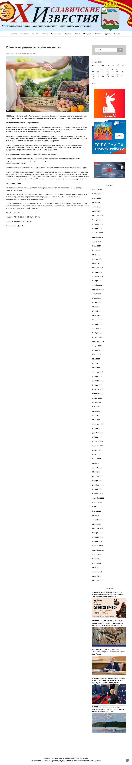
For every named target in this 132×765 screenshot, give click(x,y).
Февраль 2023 (97, 372)
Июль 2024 (96, 298)
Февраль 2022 (97, 424)
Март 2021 (96, 472)
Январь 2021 (97, 481)
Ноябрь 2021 (97, 437)
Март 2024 (96, 315)
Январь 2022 (97, 428)
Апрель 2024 (97, 311)
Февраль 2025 (97, 268)
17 (93, 74)
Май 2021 (96, 463)
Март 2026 (96, 211)
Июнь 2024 (96, 302)
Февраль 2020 (97, 528)
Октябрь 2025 (97, 233)
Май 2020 (96, 515)
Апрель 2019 (97, 572)
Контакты (117, 34)
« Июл (94, 83)
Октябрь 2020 (97, 494)
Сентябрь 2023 (98, 342)
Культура (68, 34)
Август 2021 (96, 450)
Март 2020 (96, 524)
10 (93, 72)
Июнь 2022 (96, 407)
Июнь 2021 (96, 459)
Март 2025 (96, 263)
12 (102, 72)
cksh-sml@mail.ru (18, 226)
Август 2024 (97, 294)
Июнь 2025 (96, 250)
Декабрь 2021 (97, 433)
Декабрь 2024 (97, 276)
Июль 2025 (96, 246)
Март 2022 (96, 420)
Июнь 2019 (96, 563)
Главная (14, 34)
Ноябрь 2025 (97, 229)
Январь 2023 (97, 376)
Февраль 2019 (97, 581)
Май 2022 (96, 411)
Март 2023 (96, 368)
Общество (24, 34)
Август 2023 (97, 346)
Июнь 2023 (96, 355)
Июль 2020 (96, 507)
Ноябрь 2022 (97, 385)
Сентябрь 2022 (98, 394)
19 (102, 74)
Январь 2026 (97, 220)
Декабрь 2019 (97, 537)
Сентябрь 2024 (98, 289)
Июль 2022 (96, 402)
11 (98, 72)
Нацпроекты (56, 34)
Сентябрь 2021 (98, 446)
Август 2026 (97, 189)
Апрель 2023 (97, 363)
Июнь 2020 (96, 511)
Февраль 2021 (97, 476)
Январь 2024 (97, 324)
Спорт (77, 34)
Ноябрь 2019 (97, 541)
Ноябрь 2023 (97, 333)
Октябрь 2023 (97, 337)
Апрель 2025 (97, 259)
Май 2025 (96, 255)
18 (98, 74)
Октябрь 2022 (97, 389)
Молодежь (87, 34)
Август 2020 (97, 502)
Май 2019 (96, 567)
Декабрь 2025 (97, 224)
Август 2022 (97, 398)
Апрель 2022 (97, 415)
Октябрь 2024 (97, 285)
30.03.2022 (10, 53)
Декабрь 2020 (97, 485)
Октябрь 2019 (97, 546)
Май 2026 (96, 202)
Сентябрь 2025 (98, 237)
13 (108, 72)
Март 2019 (96, 576)
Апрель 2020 (97, 520)
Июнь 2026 (96, 198)
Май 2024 (96, 307)
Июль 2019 (96, 559)
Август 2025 (97, 242)
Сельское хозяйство (28, 53)
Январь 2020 (97, 533)
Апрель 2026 (97, 207)
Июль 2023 (96, 350)
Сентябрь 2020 (98, 498)
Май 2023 (96, 359)
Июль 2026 (96, 194)
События (35, 34)
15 (117, 72)
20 (108, 74)
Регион (45, 34)
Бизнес (98, 34)
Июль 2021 (96, 455)
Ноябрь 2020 (97, 489)
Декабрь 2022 (97, 381)
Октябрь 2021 (97, 441)
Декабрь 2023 (97, 328)
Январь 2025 (97, 272)
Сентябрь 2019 (98, 550)
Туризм (107, 34)
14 (112, 72)
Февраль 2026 (97, 215)
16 (122, 72)
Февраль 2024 (97, 320)
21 (112, 74)
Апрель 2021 (97, 468)
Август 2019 (96, 554)
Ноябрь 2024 (97, 281)
